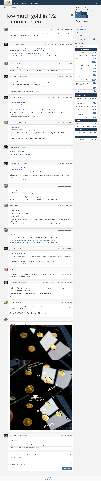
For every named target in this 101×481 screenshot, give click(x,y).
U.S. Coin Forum (68, 29)
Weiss (11, 44)
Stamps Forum (85, 123)
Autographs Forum (85, 103)
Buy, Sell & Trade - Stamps (85, 126)
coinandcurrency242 (15, 29)
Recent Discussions (83, 29)
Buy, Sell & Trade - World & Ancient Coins (85, 83)
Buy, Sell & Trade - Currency (85, 88)
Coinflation (94, 1)
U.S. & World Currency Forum (85, 65)
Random (85, 91)
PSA (75, 1)
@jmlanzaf (14, 127)
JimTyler (12, 270)
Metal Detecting (85, 68)
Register (84, 13)
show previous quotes (16, 129)
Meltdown (12, 320)
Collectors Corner (64, 1)
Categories (15, 3)
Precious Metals (85, 71)
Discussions (24, 3)
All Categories (79, 46)
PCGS (71, 1)
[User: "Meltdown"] (6, 319)
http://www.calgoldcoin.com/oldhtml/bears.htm (22, 154)
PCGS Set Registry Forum (85, 55)
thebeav (12, 282)
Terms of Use (54, 479)
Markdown (17, 464)
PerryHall (12, 302)
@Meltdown (14, 440)
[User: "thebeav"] (6, 282)
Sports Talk (85, 109)
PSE (78, 1)
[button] (71, 15)
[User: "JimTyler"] (6, 269)
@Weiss (13, 81)
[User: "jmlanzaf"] (6, 76)
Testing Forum (85, 139)
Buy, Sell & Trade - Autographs (85, 117)
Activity (30, 3)
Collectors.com (84, 1)
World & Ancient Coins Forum (85, 62)
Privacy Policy (47, 479)
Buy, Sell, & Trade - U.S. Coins (85, 80)
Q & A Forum (85, 58)
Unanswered (86, 39)
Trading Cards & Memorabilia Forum (85, 99)
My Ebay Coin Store (14, 296)
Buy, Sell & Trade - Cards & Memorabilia (85, 113)
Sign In (95, 3)
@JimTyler (13, 287)
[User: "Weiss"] (6, 44)
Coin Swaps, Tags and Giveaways (85, 75)
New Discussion (80, 16)
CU (90, 1)
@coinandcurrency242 (16, 102)
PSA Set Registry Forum (85, 106)
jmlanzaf (12, 76)
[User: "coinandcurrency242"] (6, 29)
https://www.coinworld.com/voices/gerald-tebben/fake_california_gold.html (29, 53)
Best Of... (37, 3)
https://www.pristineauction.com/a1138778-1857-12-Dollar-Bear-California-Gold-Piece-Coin (33, 240)
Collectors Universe (54, 477)
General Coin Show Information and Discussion (85, 133)
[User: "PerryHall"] (6, 302)
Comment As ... (67, 468)
